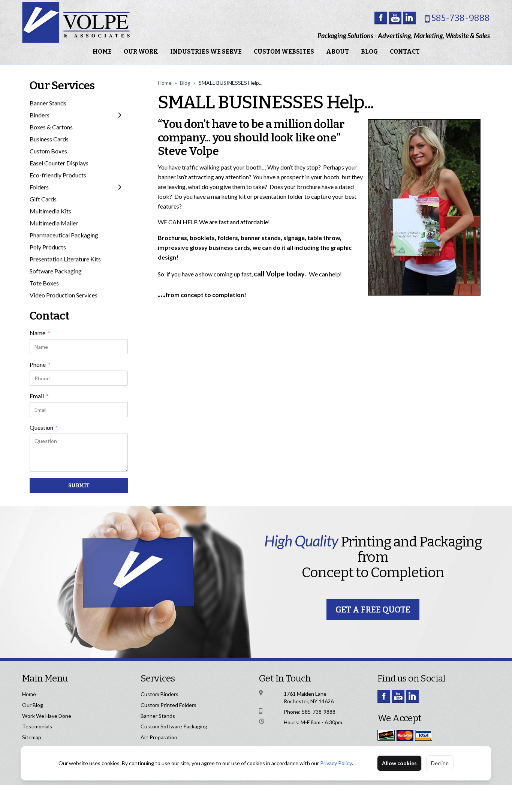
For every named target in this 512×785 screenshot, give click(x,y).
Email (39, 396)
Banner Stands (48, 103)
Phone (40, 365)
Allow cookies (399, 763)
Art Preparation (159, 737)
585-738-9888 (460, 18)
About (337, 51)
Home (102, 51)
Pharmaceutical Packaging (64, 235)
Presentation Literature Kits (65, 259)
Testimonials (37, 726)
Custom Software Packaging (174, 726)
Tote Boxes (44, 283)
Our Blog (32, 705)
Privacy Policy (336, 763)
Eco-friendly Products (58, 175)
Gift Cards (43, 199)
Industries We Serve (206, 51)
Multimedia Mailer (54, 223)
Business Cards (49, 139)
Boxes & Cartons (51, 127)
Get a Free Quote (372, 610)
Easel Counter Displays (59, 163)
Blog (369, 51)
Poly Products (48, 247)
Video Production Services (63, 295)
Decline (440, 763)
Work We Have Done (46, 716)
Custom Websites (284, 51)
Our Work (141, 51)
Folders (39, 187)
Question (44, 428)
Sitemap (31, 737)
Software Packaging (56, 271)
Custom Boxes (48, 151)
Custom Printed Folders (168, 705)
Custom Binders (159, 694)
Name (40, 333)
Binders (39, 115)
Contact (405, 51)
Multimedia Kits (50, 211)
